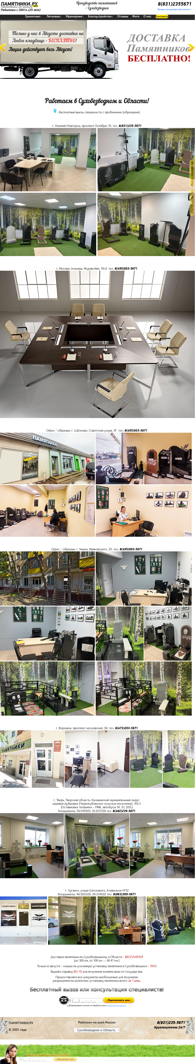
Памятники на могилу (16, 7)
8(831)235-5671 (130, 126)
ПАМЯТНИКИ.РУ (19, 4)
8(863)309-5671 (124, 894)
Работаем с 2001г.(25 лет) (21, 10)
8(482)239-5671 (124, 811)
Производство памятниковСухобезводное (96, 6)
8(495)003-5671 (126, 269)
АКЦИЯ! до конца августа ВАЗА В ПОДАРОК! (48, 1055)
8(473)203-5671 (126, 728)
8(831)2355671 (174, 4)
